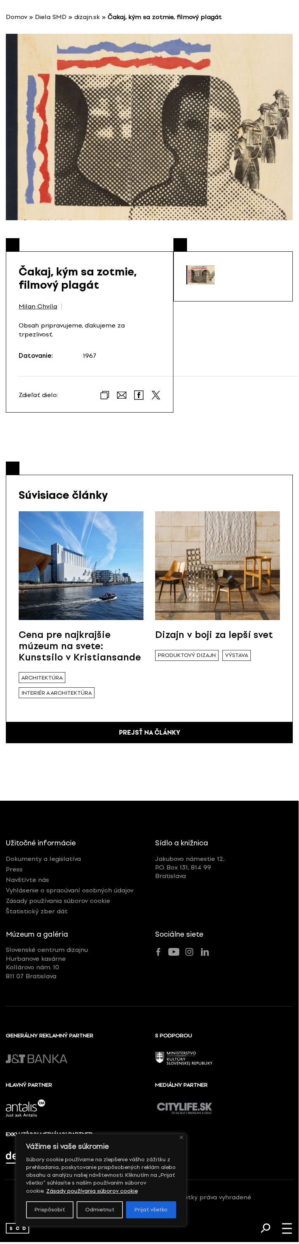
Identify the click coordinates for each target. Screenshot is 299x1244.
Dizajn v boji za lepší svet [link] (214, 634)
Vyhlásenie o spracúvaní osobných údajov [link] (69, 890)
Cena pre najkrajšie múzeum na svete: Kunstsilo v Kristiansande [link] (80, 646)
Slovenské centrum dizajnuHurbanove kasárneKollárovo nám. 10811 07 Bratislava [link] (47, 962)
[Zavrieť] (181, 1137)
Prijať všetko (151, 1209)
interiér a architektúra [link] (56, 693)
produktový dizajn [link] (187, 655)
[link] (17, 1228)
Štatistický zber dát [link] (37, 911)
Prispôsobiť (50, 1209)
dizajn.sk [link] (87, 17)
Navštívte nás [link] (27, 879)
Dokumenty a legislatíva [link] (43, 858)
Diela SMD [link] (50, 17)
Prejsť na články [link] (149, 732)
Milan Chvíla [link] (38, 306)
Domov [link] (16, 17)
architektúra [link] (42, 677)
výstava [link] (236, 655)
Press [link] (14, 869)
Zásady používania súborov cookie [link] (92, 1191)
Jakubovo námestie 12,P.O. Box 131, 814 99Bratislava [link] (190, 867)
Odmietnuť (99, 1209)
